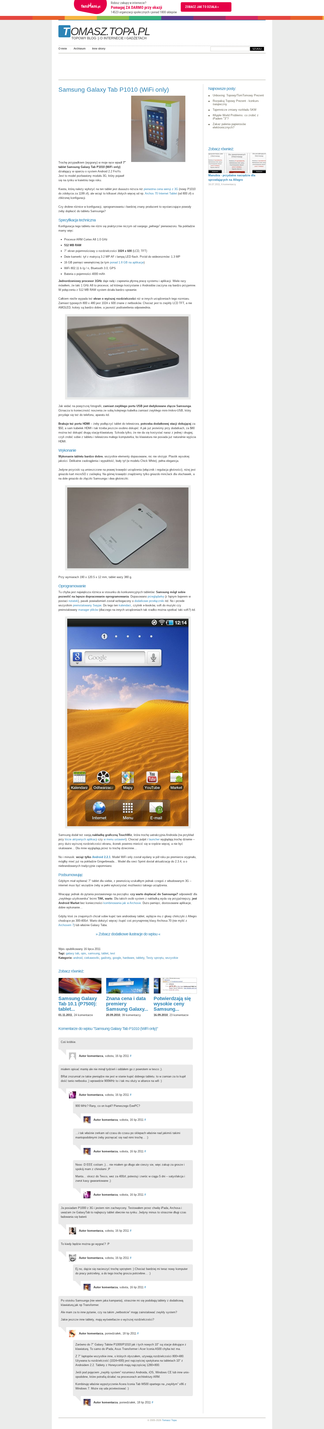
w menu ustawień (115, 839)
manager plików (88, 609)
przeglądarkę (156, 596)
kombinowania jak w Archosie (122, 903)
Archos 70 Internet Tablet (161, 193)
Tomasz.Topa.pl (106, 33)
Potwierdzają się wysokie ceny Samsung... (172, 1004)
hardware (128, 957)
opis (83, 953)
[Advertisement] (138, 65)
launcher (154, 839)
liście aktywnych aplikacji (81, 839)
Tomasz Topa (169, 1420)
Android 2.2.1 (101, 857)
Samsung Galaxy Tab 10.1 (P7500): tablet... (77, 1004)
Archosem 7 (66, 925)
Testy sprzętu (155, 957)
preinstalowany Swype (87, 605)
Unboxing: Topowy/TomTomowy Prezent (238, 95)
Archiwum (80, 48)
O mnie (62, 48)
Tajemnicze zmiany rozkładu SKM (234, 109)
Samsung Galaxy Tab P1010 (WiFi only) (113, 89)
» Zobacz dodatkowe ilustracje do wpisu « (128, 934)
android (77, 957)
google (117, 957)
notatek (73, 601)
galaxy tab (72, 953)
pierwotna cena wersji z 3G (161, 189)
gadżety (106, 957)
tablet (104, 953)
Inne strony (98, 48)
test (112, 953)
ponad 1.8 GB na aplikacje (127, 262)
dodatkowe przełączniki (149, 601)
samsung (94, 953)
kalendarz (125, 605)
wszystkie (171, 957)
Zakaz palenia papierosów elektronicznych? (229, 125)
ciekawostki (91, 957)
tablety (140, 957)
